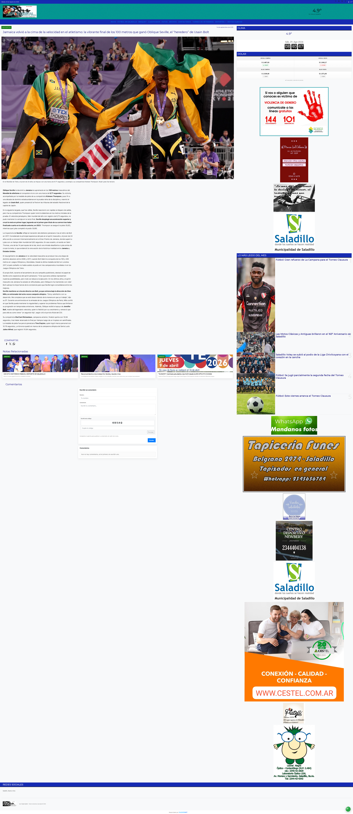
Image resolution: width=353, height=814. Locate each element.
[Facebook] (346, 1)
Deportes (220, 22)
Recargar (151, 432)
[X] (342, 1)
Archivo (173, 22)
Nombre (82, 395)
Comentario (83, 402)
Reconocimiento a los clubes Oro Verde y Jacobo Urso (101, 374)
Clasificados (154, 22)
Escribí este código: (86, 418)
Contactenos (184, 22)
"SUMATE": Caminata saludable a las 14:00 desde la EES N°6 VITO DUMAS (185, 374)
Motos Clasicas (235, 22)
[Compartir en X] (10, 344)
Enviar (151, 440)
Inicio (113, 22)
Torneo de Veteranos (203, 22)
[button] (336, 1)
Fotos (165, 22)
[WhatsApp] (339, 1)
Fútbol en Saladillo (127, 22)
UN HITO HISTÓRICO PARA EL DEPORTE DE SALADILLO (24, 374)
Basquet (142, 22)
